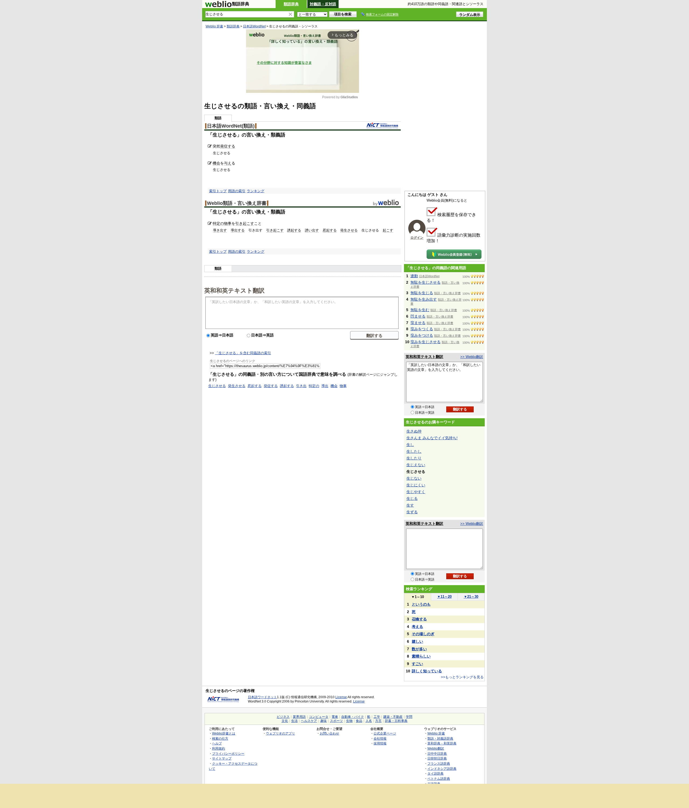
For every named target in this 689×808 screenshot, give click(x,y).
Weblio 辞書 (214, 26)
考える (417, 626)
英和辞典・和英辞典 (441, 743)
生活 (294, 720)
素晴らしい (421, 656)
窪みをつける (421, 335)
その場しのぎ (423, 634)
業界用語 (299, 716)
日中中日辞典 (437, 753)
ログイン (416, 238)
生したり (413, 458)
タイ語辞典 (435, 773)
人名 (368, 720)
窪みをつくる (421, 329)
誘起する (294, 230)
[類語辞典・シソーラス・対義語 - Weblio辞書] (218, 6)
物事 (227, 223)
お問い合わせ (329, 733)
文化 (285, 720)
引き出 (301, 386)
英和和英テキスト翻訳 (234, 290)
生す (410, 505)
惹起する (330, 230)
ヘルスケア (309, 720)
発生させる (349, 230)
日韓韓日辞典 (437, 758)
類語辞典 (291, 4)
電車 (335, 716)
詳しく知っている (427, 671)
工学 (377, 716)
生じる (412, 498)
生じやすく (415, 492)
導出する (238, 230)
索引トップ (218, 191)
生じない (413, 478)
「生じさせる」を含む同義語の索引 (243, 353)
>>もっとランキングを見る (462, 677)
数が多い (419, 649)
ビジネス (283, 716)
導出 (324, 386)
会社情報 (380, 738)
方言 (378, 720)
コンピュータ (318, 716)
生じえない (415, 465)
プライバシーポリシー (228, 753)
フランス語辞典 (438, 763)
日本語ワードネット (262, 697)
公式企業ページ (385, 733)
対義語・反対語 (323, 4)
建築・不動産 (393, 716)
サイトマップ (221, 758)
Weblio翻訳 (435, 748)
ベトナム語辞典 (438, 778)
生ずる (412, 512)
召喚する (419, 619)
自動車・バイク (352, 716)
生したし (413, 451)
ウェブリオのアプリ (280, 733)
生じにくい (415, 485)
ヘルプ (217, 743)
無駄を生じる (421, 293)
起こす (388, 230)
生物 (349, 720)
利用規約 (218, 748)
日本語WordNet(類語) (231, 126)
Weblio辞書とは (223, 733)
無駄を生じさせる (425, 282)
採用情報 (380, 743)
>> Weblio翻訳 (471, 357)
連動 (414, 276)
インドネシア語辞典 (441, 768)
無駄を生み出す (423, 299)
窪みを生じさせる (425, 342)
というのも (421, 604)
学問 (409, 716)
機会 (216, 163)
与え (227, 163)
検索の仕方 (220, 738)
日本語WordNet (254, 26)
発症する (227, 146)
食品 (359, 720)
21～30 (471, 597)
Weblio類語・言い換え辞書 (236, 203)
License (341, 697)
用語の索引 (236, 191)
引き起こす (244, 223)
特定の (218, 223)
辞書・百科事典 (396, 720)
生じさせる (217, 386)
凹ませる (418, 316)
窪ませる (418, 323)
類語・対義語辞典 (440, 738)
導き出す (220, 230)
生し (410, 444)
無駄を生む (419, 310)
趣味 (323, 720)
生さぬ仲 (413, 431)
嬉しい (417, 641)
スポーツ (336, 720)
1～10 (417, 597)
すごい (417, 664)
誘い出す (312, 230)
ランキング (255, 191)
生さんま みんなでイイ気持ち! (432, 438)
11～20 (444, 597)
